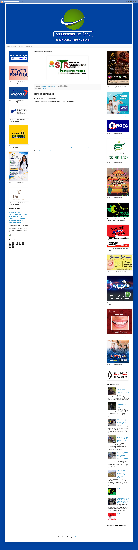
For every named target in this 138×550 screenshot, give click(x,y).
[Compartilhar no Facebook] (65, 86)
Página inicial (11, 46)
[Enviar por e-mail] (59, 86)
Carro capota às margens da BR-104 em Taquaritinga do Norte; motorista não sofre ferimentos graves (122, 474)
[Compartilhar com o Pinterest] (67, 86)
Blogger (77, 537)
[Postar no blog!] (61, 86)
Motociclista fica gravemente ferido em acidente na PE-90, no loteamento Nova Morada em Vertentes (123, 439)
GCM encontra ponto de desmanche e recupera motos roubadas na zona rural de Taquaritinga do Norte (122, 456)
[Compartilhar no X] (63, 86)
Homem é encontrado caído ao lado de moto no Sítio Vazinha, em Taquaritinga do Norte (123, 390)
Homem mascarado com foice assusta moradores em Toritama (122, 405)
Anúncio (119, 488)
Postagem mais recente (41, 148)
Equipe (21, 46)
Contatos (29, 46)
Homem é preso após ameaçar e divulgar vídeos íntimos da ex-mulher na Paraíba (123, 500)
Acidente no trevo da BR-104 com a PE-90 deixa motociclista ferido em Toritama (122, 422)
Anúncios (43, 88)
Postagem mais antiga (94, 148)
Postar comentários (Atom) (46, 151)
